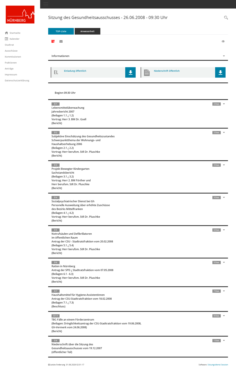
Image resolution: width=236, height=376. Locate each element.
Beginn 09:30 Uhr (65, 93)
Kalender (14, 38)
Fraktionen (11, 62)
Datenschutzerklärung (17, 80)
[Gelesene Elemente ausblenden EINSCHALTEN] (223, 41)
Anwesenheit (87, 31)
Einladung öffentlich (75, 70)
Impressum (11, 74)
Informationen (60, 56)
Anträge (9, 68)
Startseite (15, 32)
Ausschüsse (11, 50)
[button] (130, 72)
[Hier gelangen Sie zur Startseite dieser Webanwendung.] (20, 14)
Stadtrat (9, 44)
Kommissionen (13, 56)
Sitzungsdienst (218, 364)
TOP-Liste (61, 31)
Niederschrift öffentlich (167, 70)
